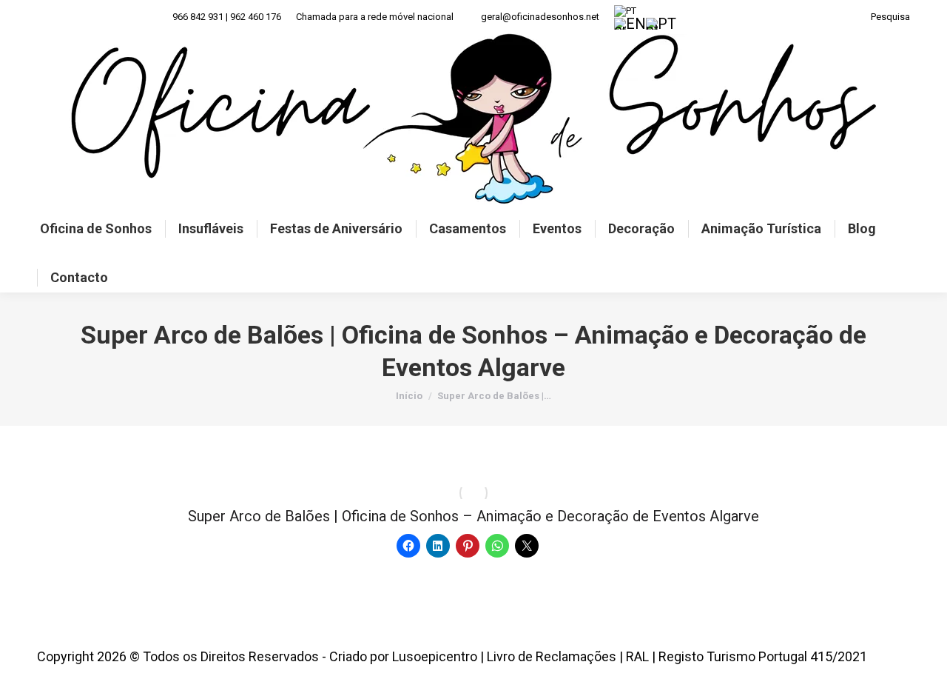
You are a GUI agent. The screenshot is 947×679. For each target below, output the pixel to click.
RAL (637, 656)
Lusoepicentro (434, 656)
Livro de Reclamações (551, 656)
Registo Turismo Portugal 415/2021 (762, 656)
